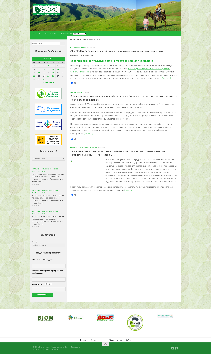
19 (53, 72)
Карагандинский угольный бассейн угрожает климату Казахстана (112, 60)
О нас (45, 33)
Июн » (51, 82)
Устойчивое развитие (88, 148)
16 (39, 72)
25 (48, 76)
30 (39, 79)
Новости (36, 33)
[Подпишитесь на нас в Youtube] (172, 348)
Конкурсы (74, 148)
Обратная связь (65, 33)
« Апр (45, 82)
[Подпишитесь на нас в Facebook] (176, 348)
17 (44, 72)
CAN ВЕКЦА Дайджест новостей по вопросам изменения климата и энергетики (116, 51)
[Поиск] (62, 43)
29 (34, 79)
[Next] (79, 318)
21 (63, 72)
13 (58, 69)
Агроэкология (76, 92)
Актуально (36, 169)
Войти (128, 340)
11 (48, 69)
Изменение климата (78, 47)
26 (53, 76)
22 (34, 76)
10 (44, 69)
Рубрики (35, 242)
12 (53, 69)
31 (44, 79)
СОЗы (43, 171)
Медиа (53, 33)
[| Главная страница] (46, 9)
